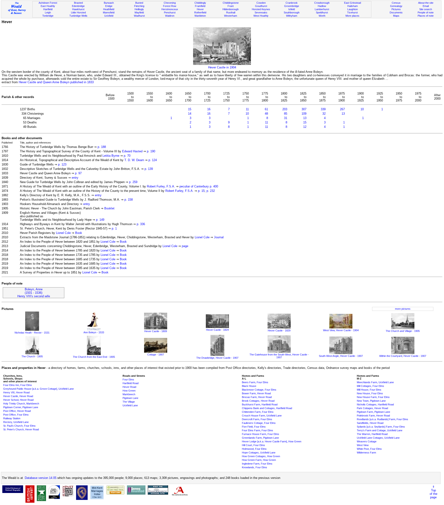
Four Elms (128, 379)
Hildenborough (230, 9)
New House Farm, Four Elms (373, 397)
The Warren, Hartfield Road (372, 434)
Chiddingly (200, 2)
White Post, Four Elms (369, 448)
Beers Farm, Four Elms (255, 382)
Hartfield (47, 9)
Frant (231, 6)
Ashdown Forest (48, 2)
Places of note (426, 15)
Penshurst (170, 12)
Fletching (139, 6)
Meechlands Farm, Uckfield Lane (375, 382)
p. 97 (78, 173)
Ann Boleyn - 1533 (93, 332)
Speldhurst (322, 12)
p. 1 (114, 228)
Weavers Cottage (366, 441)
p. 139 (149, 169)
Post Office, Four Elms (16, 414)
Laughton (352, 9)
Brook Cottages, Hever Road (258, 400)
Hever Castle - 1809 (155, 331)
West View (363, 445)
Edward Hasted (132, 151)
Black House (249, 386)
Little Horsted (78, 12)
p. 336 (141, 224)
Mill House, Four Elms (369, 389)
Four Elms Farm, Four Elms (257, 430)
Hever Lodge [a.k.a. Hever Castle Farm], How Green (271, 441)
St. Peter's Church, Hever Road (21, 429)
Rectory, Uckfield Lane (16, 422)
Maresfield (108, 12)
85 (285, 113)
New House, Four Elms (370, 393)
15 (189, 109)
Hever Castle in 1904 (222, 67)
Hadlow (322, 6)
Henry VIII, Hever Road (16, 392)
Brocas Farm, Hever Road (257, 397)
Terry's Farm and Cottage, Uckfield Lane (379, 430)
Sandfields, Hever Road (370, 423)
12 (304, 127)
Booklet (109, 208)
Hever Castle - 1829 (279, 330)
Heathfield (108, 9)
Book (78, 233)
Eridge (108, 6)
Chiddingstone (231, 2)
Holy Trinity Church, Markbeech (21, 403)
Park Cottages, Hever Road (372, 408)
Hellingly (139, 9)
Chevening (170, 2)
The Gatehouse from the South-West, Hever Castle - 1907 (279, 356)
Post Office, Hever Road (17, 411)
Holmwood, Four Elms (254, 448)
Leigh (48, 12)
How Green (129, 390)
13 (343, 113)
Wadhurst (139, 15)
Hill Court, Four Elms (253, 445)
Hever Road (129, 387)
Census (396, 2)
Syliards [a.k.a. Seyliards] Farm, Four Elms (381, 426)
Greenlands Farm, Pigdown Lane (260, 437)
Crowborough (322, 2)
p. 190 (151, 151)
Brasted (78, 2)
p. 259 (133, 182)
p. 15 (201, 191)
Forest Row (169, 6)
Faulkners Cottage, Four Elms (259, 423)
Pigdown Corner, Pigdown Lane (20, 407)
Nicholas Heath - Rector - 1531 (32, 332)
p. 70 (127, 155)
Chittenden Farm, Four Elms (258, 411)
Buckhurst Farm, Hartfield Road (260, 404)
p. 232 (211, 191)
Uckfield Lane (130, 405)
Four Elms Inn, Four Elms (17, 385)
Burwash (109, 2)
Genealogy (396, 6)
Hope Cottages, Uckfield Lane (258, 452)
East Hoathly (48, 6)
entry (75, 177)
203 (284, 109)
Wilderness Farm (366, 452)
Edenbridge (78, 6)
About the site (425, 2)
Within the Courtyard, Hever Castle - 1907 (402, 356)
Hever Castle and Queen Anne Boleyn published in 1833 (56, 82)
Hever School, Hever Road (18, 399)
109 (304, 113)
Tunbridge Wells (78, 15)
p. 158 (128, 199)
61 (266, 109)
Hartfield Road (131, 383)
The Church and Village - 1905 (403, 331)
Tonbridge (47, 15)
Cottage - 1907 (155, 354)
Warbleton (200, 15)
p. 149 (100, 219)
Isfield (291, 9)
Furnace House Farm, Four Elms (260, 434)
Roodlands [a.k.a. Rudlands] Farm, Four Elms (382, 419)
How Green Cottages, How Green (261, 456)
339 (323, 109)
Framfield (200, 6)
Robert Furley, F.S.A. (161, 186)
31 (285, 118)
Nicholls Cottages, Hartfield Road (375, 404)
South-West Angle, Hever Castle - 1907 (341, 356)
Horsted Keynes (261, 9)
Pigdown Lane (130, 398)
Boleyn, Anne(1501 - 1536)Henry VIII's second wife (33, 293)
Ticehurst (352, 12)
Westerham (230, 15)
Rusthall (230, 12)
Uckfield (108, 15)
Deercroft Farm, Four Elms (257, 419)
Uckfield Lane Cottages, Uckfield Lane (378, 437)
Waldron (169, 15)
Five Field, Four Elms (254, 426)
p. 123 (62, 164)
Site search (425, 9)
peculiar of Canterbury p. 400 (198, 186)
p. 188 (102, 147)
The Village (129, 401)
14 (189, 113)
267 (342, 109)
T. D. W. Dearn (134, 160)
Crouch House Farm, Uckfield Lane (262, 415)
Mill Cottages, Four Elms (370, 386)
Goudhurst (261, 6)
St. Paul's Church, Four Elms (19, 425)
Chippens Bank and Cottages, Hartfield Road (267, 408)
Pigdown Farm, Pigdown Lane (373, 411)
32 (324, 113)
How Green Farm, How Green (259, 460)
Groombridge (291, 6)
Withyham (291, 15)
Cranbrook (292, 2)
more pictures (402, 308)
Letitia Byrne (110, 155)
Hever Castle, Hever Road (18, 396)
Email (426, 6)
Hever (200, 9)
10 (362, 109)
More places (352, 15)
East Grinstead (352, 2)
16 (208, 109)
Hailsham (352, 6)
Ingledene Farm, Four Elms (257, 463)
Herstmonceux (169, 9)
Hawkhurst (78, 9)
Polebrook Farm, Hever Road (373, 415)
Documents (396, 12)
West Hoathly (260, 15)
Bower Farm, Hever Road (256, 393)
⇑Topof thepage (433, 492)
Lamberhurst (322, 9)
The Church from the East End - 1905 (94, 356)
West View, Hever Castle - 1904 (341, 330)
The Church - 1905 (32, 356)
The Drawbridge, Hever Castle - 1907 (217, 357)
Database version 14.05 (40, 478)
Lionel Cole (63, 233)
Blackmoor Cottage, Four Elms (259, 389)
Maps (396, 15)
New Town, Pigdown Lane (371, 400)
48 (266, 113)
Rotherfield (200, 12)
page (185, 246)
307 (304, 109)
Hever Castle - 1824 (217, 329)
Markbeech (129, 394)
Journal (219, 237)
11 (247, 109)
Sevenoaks (261, 12)
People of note (426, 12)
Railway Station (11, 418)
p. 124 (152, 160)
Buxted (139, 2)
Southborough (291, 12)
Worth (322, 15)
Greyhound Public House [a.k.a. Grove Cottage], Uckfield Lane (38, 388)
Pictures (396, 9)
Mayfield (139, 12)
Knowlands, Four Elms (254, 467)
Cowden (261, 2)
